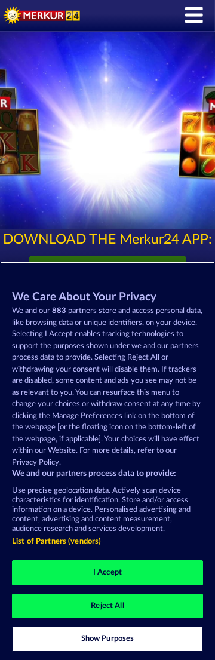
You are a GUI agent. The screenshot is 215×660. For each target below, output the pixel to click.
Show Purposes (107, 639)
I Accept (107, 572)
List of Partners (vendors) (56, 541)
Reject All (107, 606)
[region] (107, 461)
